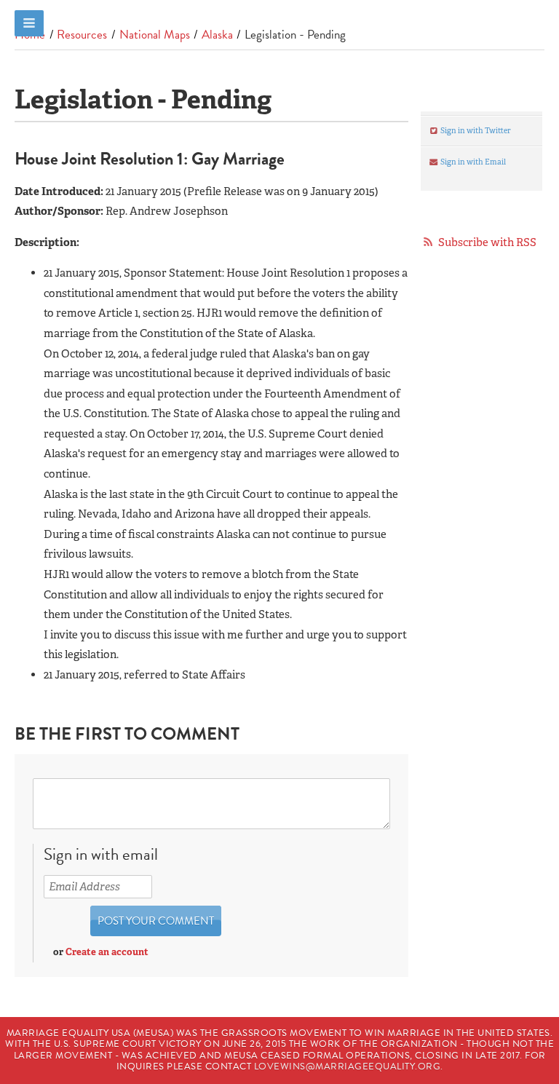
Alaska (217, 34)
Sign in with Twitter (475, 130)
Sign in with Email (472, 162)
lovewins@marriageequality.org (347, 1066)
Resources (82, 34)
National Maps (154, 34)
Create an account (107, 952)
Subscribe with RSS (487, 242)
